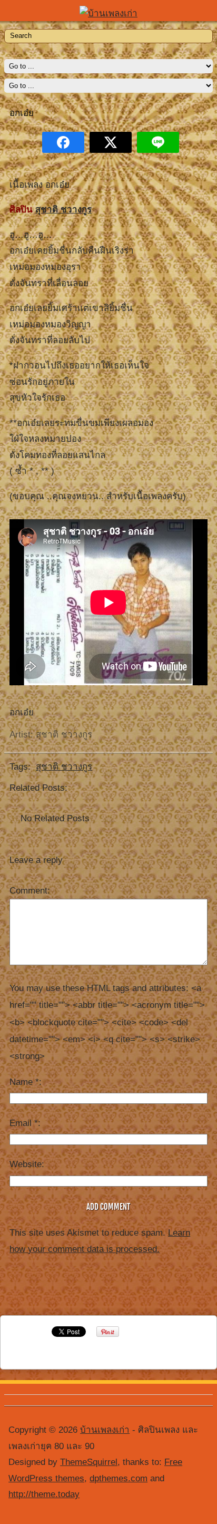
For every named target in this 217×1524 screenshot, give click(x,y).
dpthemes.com (118, 1478)
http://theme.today (44, 1494)
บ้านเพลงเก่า (105, 1430)
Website (25, 1164)
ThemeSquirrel (88, 1462)
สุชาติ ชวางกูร (63, 210)
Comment (28, 891)
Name (24, 1082)
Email (23, 1123)
